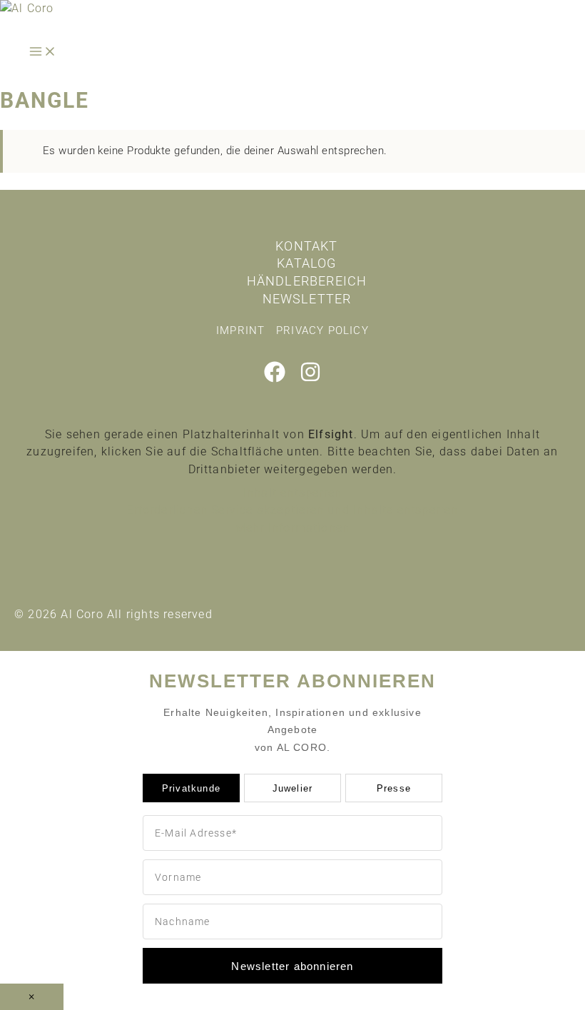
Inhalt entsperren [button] (292, 493)
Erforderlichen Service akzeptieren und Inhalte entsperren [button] (292, 510)
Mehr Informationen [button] (292, 528)
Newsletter (307, 298)
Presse (394, 788)
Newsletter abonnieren (292, 966)
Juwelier (293, 788)
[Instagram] (310, 378)
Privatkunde (191, 788)
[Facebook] (274, 378)
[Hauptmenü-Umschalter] (43, 52)
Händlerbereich (307, 280)
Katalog (306, 263)
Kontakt (306, 245)
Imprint (240, 330)
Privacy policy (322, 330)
